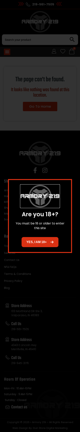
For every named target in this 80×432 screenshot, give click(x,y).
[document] (40, 216)
